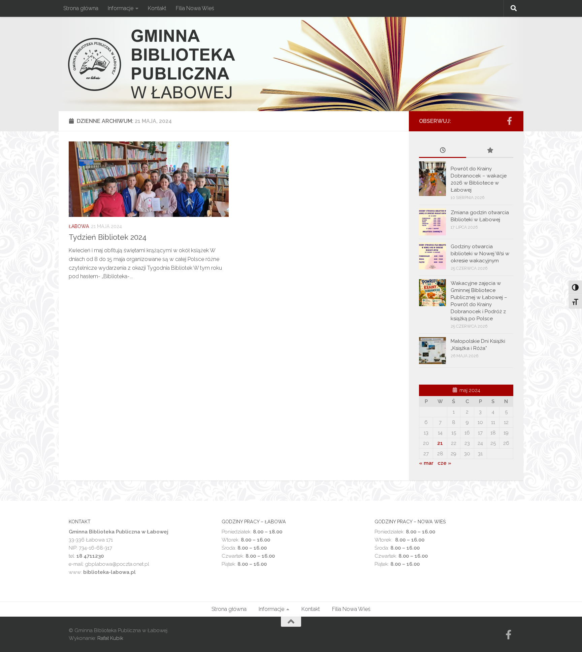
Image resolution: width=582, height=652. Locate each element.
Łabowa (79, 226)
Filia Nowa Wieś (195, 8)
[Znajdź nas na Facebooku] (509, 121)
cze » (444, 463)
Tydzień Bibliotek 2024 (108, 237)
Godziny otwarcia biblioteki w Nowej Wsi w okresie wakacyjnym (480, 253)
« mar (426, 463)
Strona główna (80, 8)
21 (440, 443)
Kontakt (157, 8)
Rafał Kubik (110, 638)
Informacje (120, 8)
